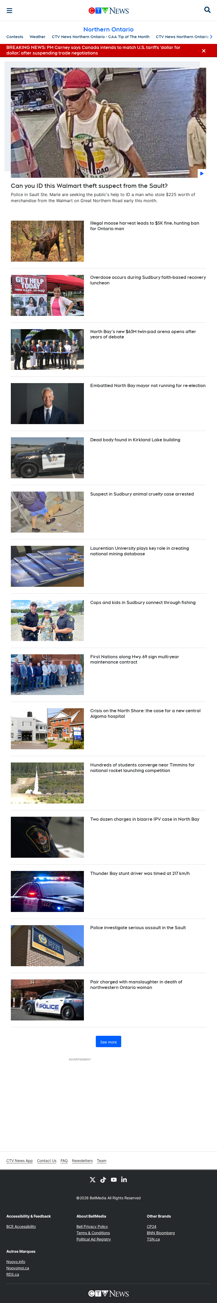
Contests (14, 37)
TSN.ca (153, 1239)
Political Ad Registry (93, 1239)
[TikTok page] (103, 1179)
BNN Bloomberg (161, 1233)
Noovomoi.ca (17, 1268)
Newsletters (82, 1160)
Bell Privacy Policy (92, 1226)
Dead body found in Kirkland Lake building (135, 439)
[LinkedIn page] (124, 1179)
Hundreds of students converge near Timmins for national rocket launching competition (142, 767)
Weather (38, 37)
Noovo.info (15, 1261)
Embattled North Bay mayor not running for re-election (148, 385)
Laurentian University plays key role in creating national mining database (139, 551)
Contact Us (46, 1160)
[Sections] (9, 10)
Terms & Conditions (93, 1233)
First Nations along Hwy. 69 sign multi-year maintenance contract (134, 659)
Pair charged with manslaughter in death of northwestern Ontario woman (136, 984)
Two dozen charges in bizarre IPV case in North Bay (144, 819)
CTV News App (19, 1160)
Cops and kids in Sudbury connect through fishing (143, 602)
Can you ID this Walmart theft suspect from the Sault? (89, 185)
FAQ (64, 1160)
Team (101, 1160)
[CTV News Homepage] (109, 10)
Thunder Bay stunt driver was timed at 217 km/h (140, 873)
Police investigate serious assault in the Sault (138, 927)
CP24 (151, 1226)
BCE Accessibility (21, 1226)
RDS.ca (12, 1274)
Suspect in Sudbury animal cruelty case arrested (142, 494)
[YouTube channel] (114, 1179)
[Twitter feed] (92, 1179)
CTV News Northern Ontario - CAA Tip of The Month (101, 37)
